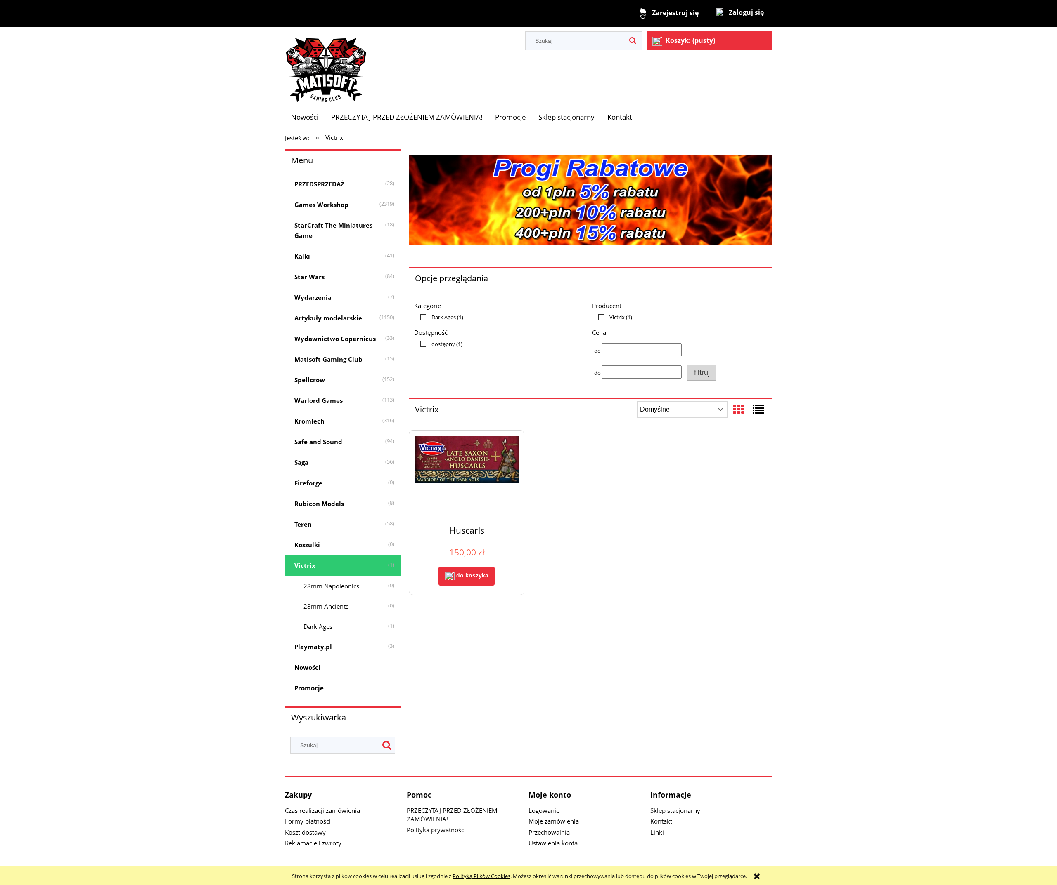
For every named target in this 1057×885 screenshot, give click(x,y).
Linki (657, 832)
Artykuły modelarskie (328, 318)
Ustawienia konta (553, 843)
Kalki (302, 256)
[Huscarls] (467, 477)
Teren (303, 524)
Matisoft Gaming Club (328, 359)
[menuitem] (305, 117)
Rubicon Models (319, 503)
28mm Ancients (325, 606)
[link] (439, 317)
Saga (301, 462)
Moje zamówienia (553, 821)
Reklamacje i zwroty (313, 843)
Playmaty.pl (313, 647)
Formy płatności (308, 821)
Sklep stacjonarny (675, 810)
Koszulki (307, 545)
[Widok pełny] (758, 409)
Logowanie (543, 810)
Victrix (304, 565)
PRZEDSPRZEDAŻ (319, 184)
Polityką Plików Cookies (481, 876)
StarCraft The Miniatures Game (333, 230)
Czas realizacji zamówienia (322, 810)
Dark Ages (317, 626)
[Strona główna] (326, 66)
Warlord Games (318, 400)
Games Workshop (321, 204)
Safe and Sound (318, 442)
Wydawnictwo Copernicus (335, 338)
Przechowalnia (549, 832)
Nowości (307, 667)
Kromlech (309, 421)
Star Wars (309, 277)
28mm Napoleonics (331, 586)
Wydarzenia (313, 297)
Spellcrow (309, 380)
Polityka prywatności (436, 830)
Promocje (309, 688)
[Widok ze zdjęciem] (738, 409)
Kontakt (661, 821)
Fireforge (308, 483)
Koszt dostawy (305, 832)
